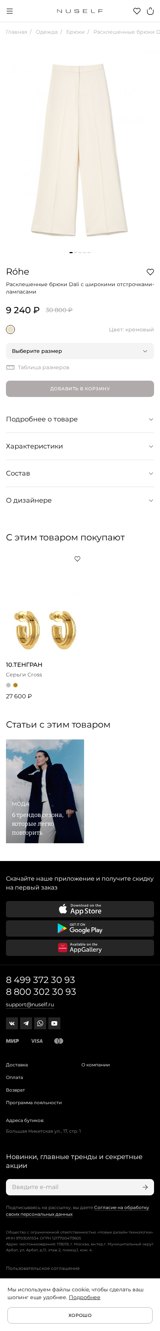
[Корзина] (150, 11)
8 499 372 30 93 (40, 979)
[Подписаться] (144, 1187)
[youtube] (54, 1023)
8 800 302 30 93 (41, 991)
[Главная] (80, 11)
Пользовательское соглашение (43, 1268)
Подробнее (84, 1297)
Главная (16, 32)
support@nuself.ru (30, 1004)
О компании (95, 1064)
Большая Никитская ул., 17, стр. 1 (43, 1131)
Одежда (46, 32)
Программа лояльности (34, 1102)
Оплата (14, 1077)
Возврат (15, 1090)
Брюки (75, 32)
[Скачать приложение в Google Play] (80, 928)
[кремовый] (10, 329)
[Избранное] (137, 11)
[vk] (12, 1023)
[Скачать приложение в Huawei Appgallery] (80, 948)
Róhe (17, 271)
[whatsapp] (40, 1023)
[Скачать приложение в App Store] (80, 909)
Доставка (17, 1064)
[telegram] (26, 1023)
